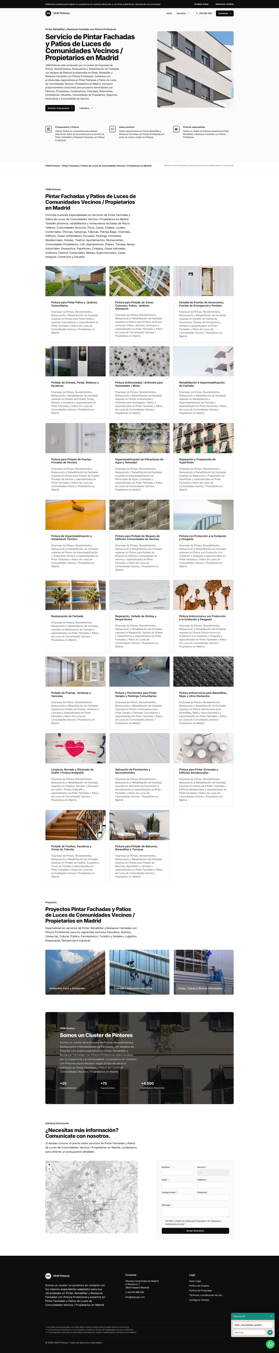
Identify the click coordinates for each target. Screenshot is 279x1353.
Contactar (223, 13)
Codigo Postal (169, 1192)
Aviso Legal (195, 1281)
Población (202, 1192)
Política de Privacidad (195, 1221)
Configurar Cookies (199, 1300)
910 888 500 (205, 13)
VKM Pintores (61, 13)
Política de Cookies (199, 1285)
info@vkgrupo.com (135, 1297)
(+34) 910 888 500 (134, 1292)
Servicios (181, 13)
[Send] (270, 1332)
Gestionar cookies (224, 4)
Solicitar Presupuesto (58, 108)
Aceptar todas (201, 4)
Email (165, 1179)
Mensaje (167, 1205)
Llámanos (84, 108)
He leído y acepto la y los (193, 1222)
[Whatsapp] (270, 1344)
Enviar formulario (195, 1230)
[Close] (271, 1316)
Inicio (169, 13)
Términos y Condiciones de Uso (205, 1295)
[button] (94, 1201)
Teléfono (202, 1179)
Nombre (166, 1167)
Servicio (202, 1167)
